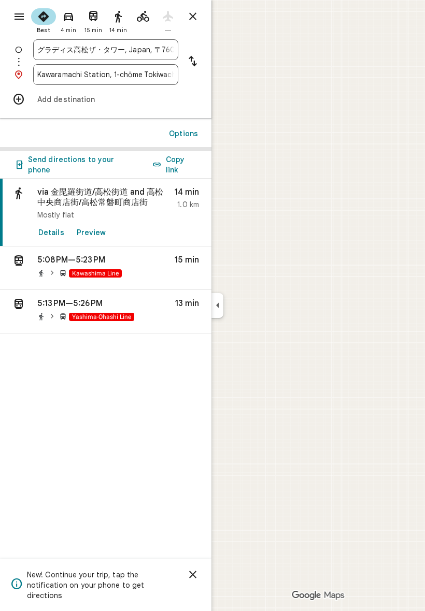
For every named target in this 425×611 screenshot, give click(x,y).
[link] (105, 212)
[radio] (43, 19)
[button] (105, 268)
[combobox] (105, 49)
